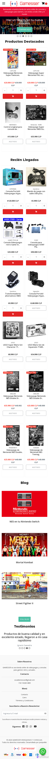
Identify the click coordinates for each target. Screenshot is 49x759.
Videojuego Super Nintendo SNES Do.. (36, 128)
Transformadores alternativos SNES (13, 294)
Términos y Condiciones (24, 700)
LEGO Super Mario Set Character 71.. (13, 346)
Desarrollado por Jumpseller (36, 742)
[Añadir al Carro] (13, 96)
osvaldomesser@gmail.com (24, 680)
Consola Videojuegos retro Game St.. (13, 243)
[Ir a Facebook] (23, 726)
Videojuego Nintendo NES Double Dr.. (12, 397)
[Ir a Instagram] (27, 726)
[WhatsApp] (30, 726)
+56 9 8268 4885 (24, 683)
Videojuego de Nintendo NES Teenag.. (36, 452)
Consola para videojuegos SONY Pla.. (36, 244)
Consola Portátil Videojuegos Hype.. (12, 192)
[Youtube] (35, 726)
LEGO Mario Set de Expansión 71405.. (36, 346)
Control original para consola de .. (13, 128)
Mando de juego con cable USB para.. (36, 192)
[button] (17, 36)
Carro (24, 697)
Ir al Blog (24, 619)
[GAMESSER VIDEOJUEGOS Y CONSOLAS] (24, 749)
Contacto (24, 694)
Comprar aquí (24, 29)
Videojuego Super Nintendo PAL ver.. (36, 74)
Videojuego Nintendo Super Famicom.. (12, 74)
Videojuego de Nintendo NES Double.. (13, 451)
